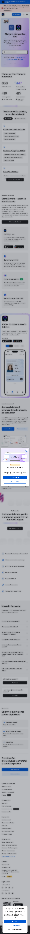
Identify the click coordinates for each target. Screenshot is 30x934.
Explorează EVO (15, 477)
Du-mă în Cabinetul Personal (15, 482)
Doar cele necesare (15, 925)
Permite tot (15, 921)
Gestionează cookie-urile (15, 929)
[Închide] (27, 450)
